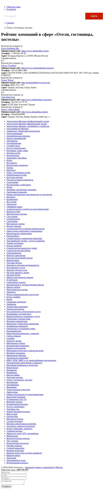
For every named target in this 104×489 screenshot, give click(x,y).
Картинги (11, 170)
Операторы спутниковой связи (20, 328)
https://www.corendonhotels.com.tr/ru (38, 68)
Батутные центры (14, 177)
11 (22, 63)
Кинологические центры (18, 438)
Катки (9, 160)
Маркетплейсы (13, 455)
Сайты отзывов (13, 336)
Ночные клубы (13, 153)
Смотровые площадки (16, 192)
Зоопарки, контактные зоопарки (21, 189)
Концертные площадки (17, 165)
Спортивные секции (15, 282)
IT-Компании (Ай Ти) (16, 399)
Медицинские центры (16, 214)
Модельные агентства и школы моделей (24, 350)
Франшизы (11, 387)
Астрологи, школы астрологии (20, 426)
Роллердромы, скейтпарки (18, 185)
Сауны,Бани (12, 221)
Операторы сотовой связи (18, 319)
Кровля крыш (12, 260)
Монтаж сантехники (15, 255)
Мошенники (12, 436)
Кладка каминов (14, 246)
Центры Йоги (12, 236)
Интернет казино (14, 402)
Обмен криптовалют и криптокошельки (24, 394)
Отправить (6, 486)
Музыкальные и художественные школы (25, 285)
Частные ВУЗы (13, 275)
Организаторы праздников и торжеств (24, 363)
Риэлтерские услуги (15, 268)
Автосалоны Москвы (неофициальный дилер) (27, 121)
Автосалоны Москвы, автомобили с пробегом (27, 126)
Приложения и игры (15, 460)
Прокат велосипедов (16, 348)
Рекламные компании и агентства (22, 365)
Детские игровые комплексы (19, 180)
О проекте (11, 9)
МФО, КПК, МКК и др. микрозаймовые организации (31, 360)
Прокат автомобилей (16, 138)
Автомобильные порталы (18, 136)
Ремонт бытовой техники (18, 411)
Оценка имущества (15, 309)
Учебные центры (14, 431)
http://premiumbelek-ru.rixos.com (36, 82)
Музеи (9, 187)
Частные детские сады (16, 270)
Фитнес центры (13, 226)
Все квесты (11, 163)
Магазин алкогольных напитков (21, 424)
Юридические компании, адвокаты (22, 333)
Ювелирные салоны (15, 343)
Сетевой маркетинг (15, 448)
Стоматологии (13, 219)
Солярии (10, 338)
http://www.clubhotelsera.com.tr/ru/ (37, 100)
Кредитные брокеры (15, 397)
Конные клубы (13, 211)
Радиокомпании (13, 331)
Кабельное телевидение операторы (22, 324)
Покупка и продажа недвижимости (22, 265)
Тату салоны (12, 441)
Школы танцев (13, 287)
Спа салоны (11, 216)
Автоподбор (12, 416)
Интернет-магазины (15, 353)
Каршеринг (11, 372)
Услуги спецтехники (16, 148)
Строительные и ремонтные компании (24, 238)
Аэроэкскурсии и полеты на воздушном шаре (27, 209)
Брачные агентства (15, 450)
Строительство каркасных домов (21, 248)
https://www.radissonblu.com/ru (35, 51)
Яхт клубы (11, 202)
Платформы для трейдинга (18, 314)
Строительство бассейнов (18, 250)
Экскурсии (11, 204)
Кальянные (11, 370)
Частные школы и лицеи (17, 272)
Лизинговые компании (17, 307)
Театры (9, 168)
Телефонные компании (17, 326)
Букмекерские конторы (17, 404)
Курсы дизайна (13, 297)
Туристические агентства (18, 389)
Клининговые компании (17, 346)
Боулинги (10, 197)
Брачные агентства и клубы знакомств (24, 453)
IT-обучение (12, 280)
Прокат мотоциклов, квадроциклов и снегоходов (29, 194)
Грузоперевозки (13, 143)
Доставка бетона (14, 263)
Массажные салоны (15, 224)
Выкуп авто (11, 414)
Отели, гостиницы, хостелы (19, 380)
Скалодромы (12, 182)
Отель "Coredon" (9, 65)
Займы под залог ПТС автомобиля (22, 433)
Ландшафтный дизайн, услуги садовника (25, 241)
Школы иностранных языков (19, 277)
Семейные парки (14, 207)
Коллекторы (12, 382)
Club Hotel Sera (8, 97)
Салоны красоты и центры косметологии (25, 228)
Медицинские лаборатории (19, 233)
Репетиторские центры (17, 289)
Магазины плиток (14, 419)
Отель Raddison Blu (10, 48)
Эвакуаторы (12, 392)
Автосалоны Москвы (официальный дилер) (26, 124)
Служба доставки (14, 421)
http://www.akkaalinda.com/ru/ (35, 112)
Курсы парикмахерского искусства (22, 294)
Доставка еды (12, 409)
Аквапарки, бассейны (16, 158)
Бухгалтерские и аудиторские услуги (23, 311)
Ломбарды (11, 304)
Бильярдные (12, 199)
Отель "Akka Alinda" (10, 109)
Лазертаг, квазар (13, 341)
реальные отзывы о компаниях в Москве (44, 467)
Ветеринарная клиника (17, 463)
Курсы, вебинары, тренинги (19, 428)
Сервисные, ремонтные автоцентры (23, 131)
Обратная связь (13, 7)
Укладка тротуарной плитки (19, 258)
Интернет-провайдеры (16, 321)
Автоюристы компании (17, 358)
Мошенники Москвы (16, 355)
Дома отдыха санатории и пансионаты (24, 231)
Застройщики (12, 385)
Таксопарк (11, 458)
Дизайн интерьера (14, 243)
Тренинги (11, 292)
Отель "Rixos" (7, 80)
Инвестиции (12, 368)
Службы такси (13, 146)
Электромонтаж (13, 253)
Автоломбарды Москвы (17, 129)
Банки (9, 299)
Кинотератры (12, 155)
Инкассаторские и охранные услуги (23, 316)
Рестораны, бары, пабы (17, 150)
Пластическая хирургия (17, 443)
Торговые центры (14, 377)
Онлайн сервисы (14, 446)
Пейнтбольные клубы (16, 175)
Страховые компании (16, 302)
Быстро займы (13, 375)
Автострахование (14, 133)
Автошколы (11, 141)
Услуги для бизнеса (15, 407)
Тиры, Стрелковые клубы (18, 172)
